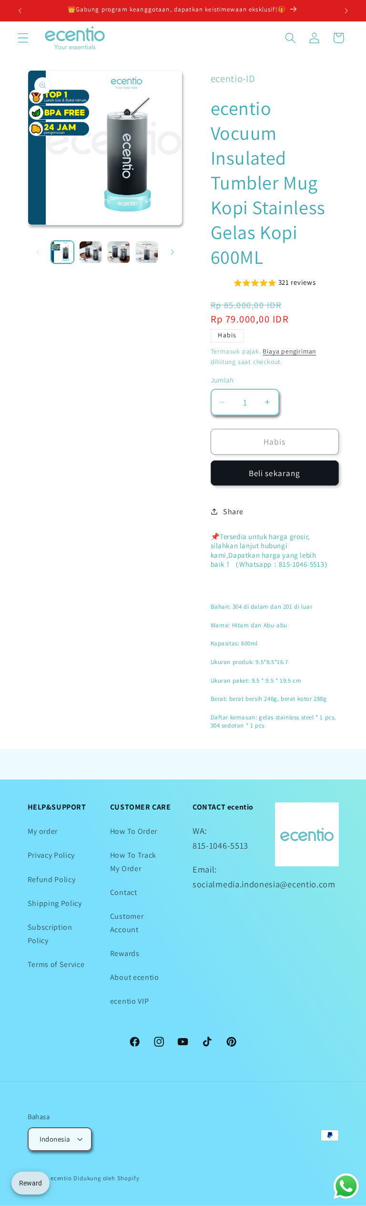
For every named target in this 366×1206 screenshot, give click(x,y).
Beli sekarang (275, 473)
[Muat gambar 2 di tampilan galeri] (90, 252)
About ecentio (134, 977)
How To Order (133, 831)
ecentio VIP (129, 1001)
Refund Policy (52, 879)
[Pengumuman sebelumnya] (20, 10)
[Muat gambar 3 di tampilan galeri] (118, 252)
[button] (23, 38)
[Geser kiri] (38, 251)
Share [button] (233, 512)
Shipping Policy (55, 903)
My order (43, 831)
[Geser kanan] (172, 251)
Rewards (125, 953)
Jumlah (222, 380)
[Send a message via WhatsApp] (346, 1186)
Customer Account (127, 922)
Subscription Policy (50, 933)
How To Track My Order (133, 861)
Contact (123, 892)
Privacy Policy (51, 855)
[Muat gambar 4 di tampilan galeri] (146, 252)
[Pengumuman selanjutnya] (346, 10)
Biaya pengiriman (289, 351)
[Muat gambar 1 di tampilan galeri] (62, 252)
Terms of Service (56, 964)
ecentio (61, 1178)
